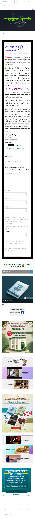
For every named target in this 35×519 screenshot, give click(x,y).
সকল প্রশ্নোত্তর (11, 6)
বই (24, 2)
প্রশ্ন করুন (18, 2)
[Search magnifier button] (31, 272)
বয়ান (4, 6)
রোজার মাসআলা (25, 440)
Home (5, 2)
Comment (10, 173)
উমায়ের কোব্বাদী (17, 53)
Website (9, 207)
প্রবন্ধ (11, 2)
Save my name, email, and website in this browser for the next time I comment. (17, 220)
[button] (2, 304)
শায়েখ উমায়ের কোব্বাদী (11, 140)
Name (8, 191)
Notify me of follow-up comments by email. (16, 242)
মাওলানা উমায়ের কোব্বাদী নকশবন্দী (17, 512)
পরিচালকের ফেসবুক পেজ (17, 309)
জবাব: (7, 68)
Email (8, 199)
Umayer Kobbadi (15, 313)
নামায (8, 156)
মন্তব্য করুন (25, 53)
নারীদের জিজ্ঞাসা (25, 459)
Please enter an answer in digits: (16, 227)
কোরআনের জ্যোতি (17, 19)
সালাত (11, 156)
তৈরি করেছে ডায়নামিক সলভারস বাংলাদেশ (21, 514)
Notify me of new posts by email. (16, 250)
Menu (4, 34)
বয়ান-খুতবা (25, 373)
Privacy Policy (17, 516)
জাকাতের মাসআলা (10, 449)
